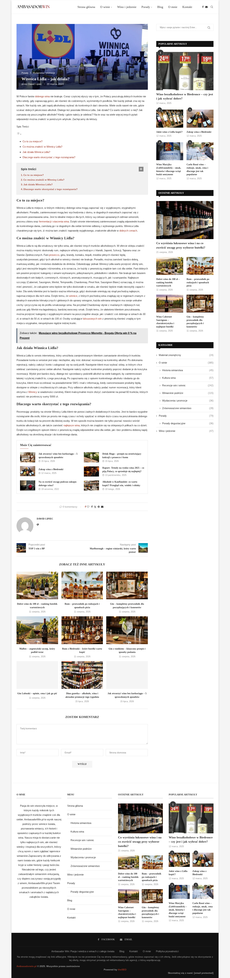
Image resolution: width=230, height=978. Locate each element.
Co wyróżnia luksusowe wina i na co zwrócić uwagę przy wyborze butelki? (180, 245)
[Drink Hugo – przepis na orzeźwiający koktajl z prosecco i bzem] (91, 457)
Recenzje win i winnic (187, 385)
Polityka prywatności (167, 951)
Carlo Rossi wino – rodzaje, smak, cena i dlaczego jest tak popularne (197, 169)
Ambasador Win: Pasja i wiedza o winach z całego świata (82, 951)
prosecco (54, 254)
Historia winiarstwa (187, 370)
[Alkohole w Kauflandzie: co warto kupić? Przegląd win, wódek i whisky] (91, 485)
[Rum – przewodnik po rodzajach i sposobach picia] (82, 585)
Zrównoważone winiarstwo (187, 408)
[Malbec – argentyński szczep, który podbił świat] (37, 630)
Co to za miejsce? (32, 141)
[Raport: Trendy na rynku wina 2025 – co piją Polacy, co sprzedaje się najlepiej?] (91, 471)
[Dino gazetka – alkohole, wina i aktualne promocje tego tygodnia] (82, 675)
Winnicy (32, 392)
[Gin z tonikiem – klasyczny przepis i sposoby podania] (127, 630)
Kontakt (187, 7)
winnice (73, 295)
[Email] (206, 7)
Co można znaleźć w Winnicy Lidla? (42, 146)
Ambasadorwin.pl (27, 966)
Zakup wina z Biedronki (51, 469)
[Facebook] (203, 7)
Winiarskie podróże (187, 393)
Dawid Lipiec (35, 84)
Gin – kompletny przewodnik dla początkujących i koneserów (195, 321)
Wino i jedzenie (126, 7)
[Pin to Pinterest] (99, 506)
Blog (160, 7)
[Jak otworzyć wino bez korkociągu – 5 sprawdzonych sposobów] (27, 457)
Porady (145, 7)
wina (47, 96)
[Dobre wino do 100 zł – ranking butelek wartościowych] (37, 585)
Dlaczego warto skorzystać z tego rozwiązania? (49, 157)
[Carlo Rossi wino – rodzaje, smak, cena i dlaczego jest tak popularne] (200, 151)
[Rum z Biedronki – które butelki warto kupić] (82, 630)
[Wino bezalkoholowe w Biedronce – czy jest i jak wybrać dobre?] (184, 71)
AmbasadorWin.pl (34, 819)
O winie (105, 7)
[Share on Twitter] (95, 506)
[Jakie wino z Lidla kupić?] (169, 119)
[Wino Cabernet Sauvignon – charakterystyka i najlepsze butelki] (169, 304)
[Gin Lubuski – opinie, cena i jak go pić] (37, 675)
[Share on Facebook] (92, 506)
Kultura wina (187, 377)
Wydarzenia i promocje (187, 400)
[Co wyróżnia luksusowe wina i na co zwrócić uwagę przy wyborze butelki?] (184, 220)
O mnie (172, 7)
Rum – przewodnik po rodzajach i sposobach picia (198, 282)
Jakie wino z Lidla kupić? (169, 132)
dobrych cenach (128, 230)
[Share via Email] (102, 506)
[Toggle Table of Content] (19, 134)
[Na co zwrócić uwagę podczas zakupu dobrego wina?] (27, 485)
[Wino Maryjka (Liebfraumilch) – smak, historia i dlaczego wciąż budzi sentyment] (169, 151)
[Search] (211, 7)
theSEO (122, 969)
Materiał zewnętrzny (186, 355)
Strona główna (86, 7)
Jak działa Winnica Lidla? (36, 152)
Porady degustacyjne (187, 423)
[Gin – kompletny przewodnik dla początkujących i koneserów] (127, 585)
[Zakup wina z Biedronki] (27, 471)
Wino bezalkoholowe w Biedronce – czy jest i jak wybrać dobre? (184, 96)
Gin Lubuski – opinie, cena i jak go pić (37, 693)
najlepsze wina (71, 425)
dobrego (40, 96)
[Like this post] (88, 506)
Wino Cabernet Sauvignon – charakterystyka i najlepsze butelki (165, 321)
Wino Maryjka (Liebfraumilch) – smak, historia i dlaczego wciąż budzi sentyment (168, 169)
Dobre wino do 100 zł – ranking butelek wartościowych (168, 282)
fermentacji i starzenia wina (54, 221)
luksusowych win (92, 318)
